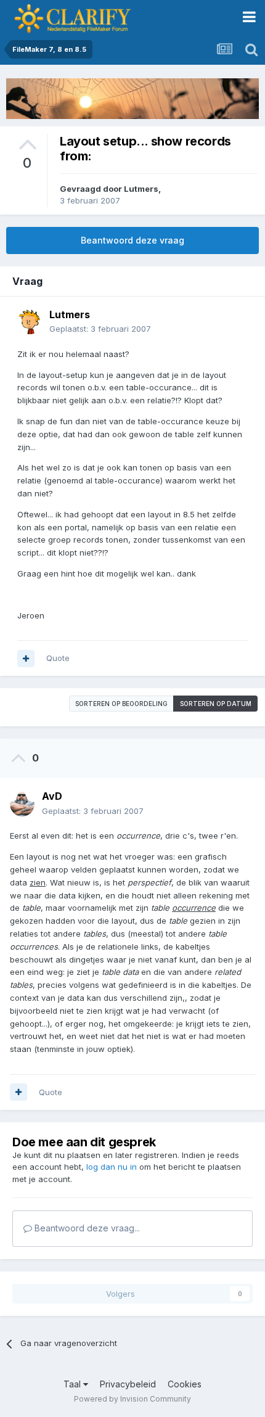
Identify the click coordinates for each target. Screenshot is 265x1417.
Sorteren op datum (215, 703)
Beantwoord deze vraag (132, 240)
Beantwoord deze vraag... (86, 1228)
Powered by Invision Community (132, 1398)
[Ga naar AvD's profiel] (22, 804)
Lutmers (141, 189)
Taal (73, 1384)
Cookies (185, 1384)
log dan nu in (111, 1167)
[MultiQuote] (26, 658)
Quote (58, 658)
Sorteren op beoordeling (121, 703)
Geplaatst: (100, 329)
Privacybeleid (128, 1384)
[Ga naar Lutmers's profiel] (29, 322)
